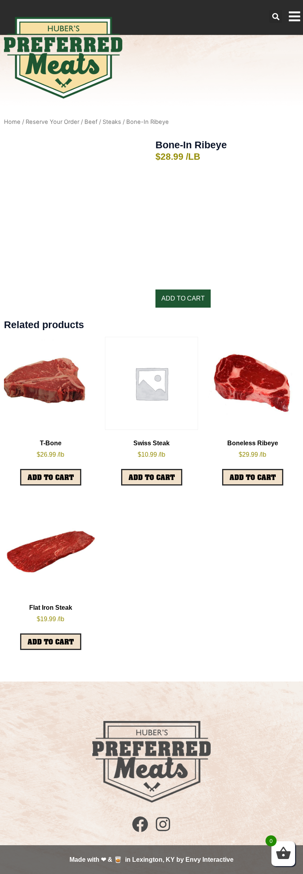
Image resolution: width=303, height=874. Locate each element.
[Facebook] (140, 823)
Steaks (112, 121)
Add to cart (183, 298)
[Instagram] (163, 823)
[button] (275, 16)
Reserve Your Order (52, 121)
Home (12, 121)
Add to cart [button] (51, 477)
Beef (90, 121)
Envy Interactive (209, 859)
